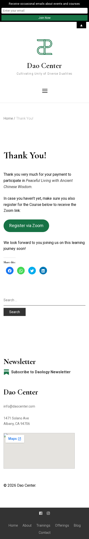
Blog (77, 525)
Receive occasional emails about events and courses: (44, 3)
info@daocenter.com (19, 406)
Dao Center (44, 65)
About (27, 525)
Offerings (62, 525)
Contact (45, 532)
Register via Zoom (26, 225)
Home (13, 525)
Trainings (43, 525)
